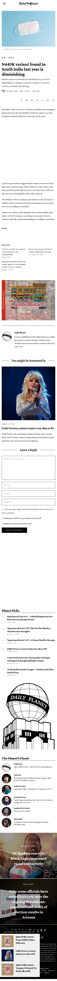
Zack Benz (17, 775)
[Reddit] (48, 100)
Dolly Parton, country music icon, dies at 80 (28, 428)
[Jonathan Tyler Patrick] (6, 811)
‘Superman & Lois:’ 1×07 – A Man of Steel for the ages (31, 640)
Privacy (51, 971)
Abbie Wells (18, 819)
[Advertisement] (28, 149)
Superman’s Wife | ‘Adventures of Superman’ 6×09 (32, 789)
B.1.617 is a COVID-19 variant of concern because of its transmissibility (13, 251)
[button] (42, 937)
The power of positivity (22, 811)
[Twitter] (27, 100)
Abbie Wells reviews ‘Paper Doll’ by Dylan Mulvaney (33, 767)
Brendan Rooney (20, 797)
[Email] (53, 100)
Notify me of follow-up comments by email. (22, 518)
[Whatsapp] (42, 100)
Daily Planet (13, 91)
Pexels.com (27, 49)
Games (43, 971)
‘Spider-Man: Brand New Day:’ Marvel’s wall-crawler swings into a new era (33, 801)
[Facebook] (21, 100)
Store (46, 973)
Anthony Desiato (20, 786)
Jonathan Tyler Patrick (22, 808)
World (11, 57)
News (4, 57)
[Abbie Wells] (6, 822)
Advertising (44, 968)
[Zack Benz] (6, 778)
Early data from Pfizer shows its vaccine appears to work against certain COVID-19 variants (14, 264)
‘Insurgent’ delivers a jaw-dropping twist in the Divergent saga (31, 823)
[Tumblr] (41, 930)
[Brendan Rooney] (6, 800)
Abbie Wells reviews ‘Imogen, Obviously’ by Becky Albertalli (26, 968)
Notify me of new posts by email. (18, 523)
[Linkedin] (37, 100)
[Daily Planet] (6, 767)
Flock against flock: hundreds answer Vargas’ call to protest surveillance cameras (32, 779)
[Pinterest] (32, 100)
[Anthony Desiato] (6, 789)
